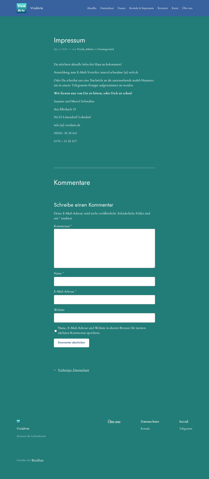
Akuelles (91, 8)
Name (59, 273)
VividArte (36, 8)
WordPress (37, 460)
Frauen (121, 8)
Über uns (187, 8)
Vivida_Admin (85, 49)
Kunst (175, 8)
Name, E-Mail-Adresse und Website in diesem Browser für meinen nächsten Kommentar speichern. (102, 330)
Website (59, 310)
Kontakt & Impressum (141, 8)
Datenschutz (107, 8)
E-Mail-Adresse (65, 291)
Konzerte (163, 8)
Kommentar (63, 226)
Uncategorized (105, 49)
